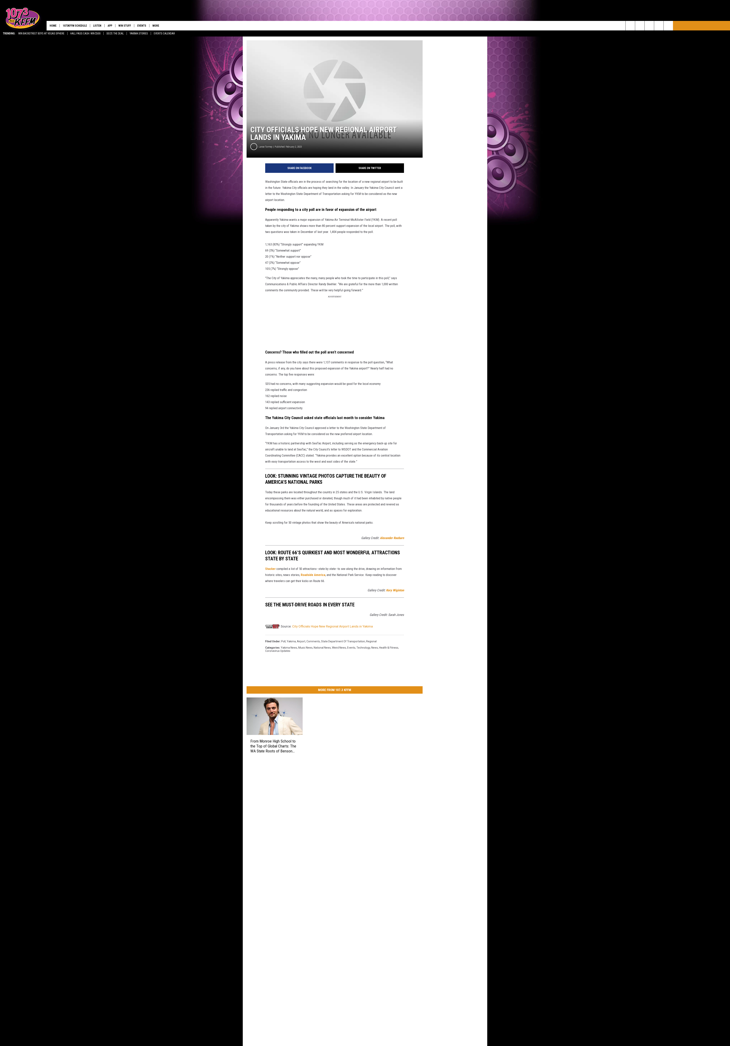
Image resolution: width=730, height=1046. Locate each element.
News (374, 647)
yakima (291, 641)
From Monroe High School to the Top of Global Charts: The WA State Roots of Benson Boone (273, 746)
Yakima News (289, 647)
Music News (305, 647)
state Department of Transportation (343, 641)
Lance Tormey (265, 146)
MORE (155, 25)
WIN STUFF (124, 25)
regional (371, 641)
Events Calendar (164, 33)
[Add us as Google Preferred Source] (639, 25)
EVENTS (141, 25)
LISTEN (97, 25)
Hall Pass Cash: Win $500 (85, 33)
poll (283, 641)
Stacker (270, 569)
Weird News (339, 647)
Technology (363, 647)
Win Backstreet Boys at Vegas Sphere (41, 33)
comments (313, 641)
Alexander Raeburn (392, 538)
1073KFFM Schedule (75, 25)
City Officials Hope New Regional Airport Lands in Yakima (332, 626)
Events (351, 647)
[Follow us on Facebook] (649, 25)
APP (110, 25)
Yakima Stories (139, 33)
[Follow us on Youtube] (668, 25)
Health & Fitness (388, 647)
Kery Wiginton (395, 590)
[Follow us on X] (658, 25)
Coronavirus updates (277, 650)
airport (301, 641)
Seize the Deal (115, 33)
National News (322, 647)
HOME (53, 25)
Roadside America (313, 575)
